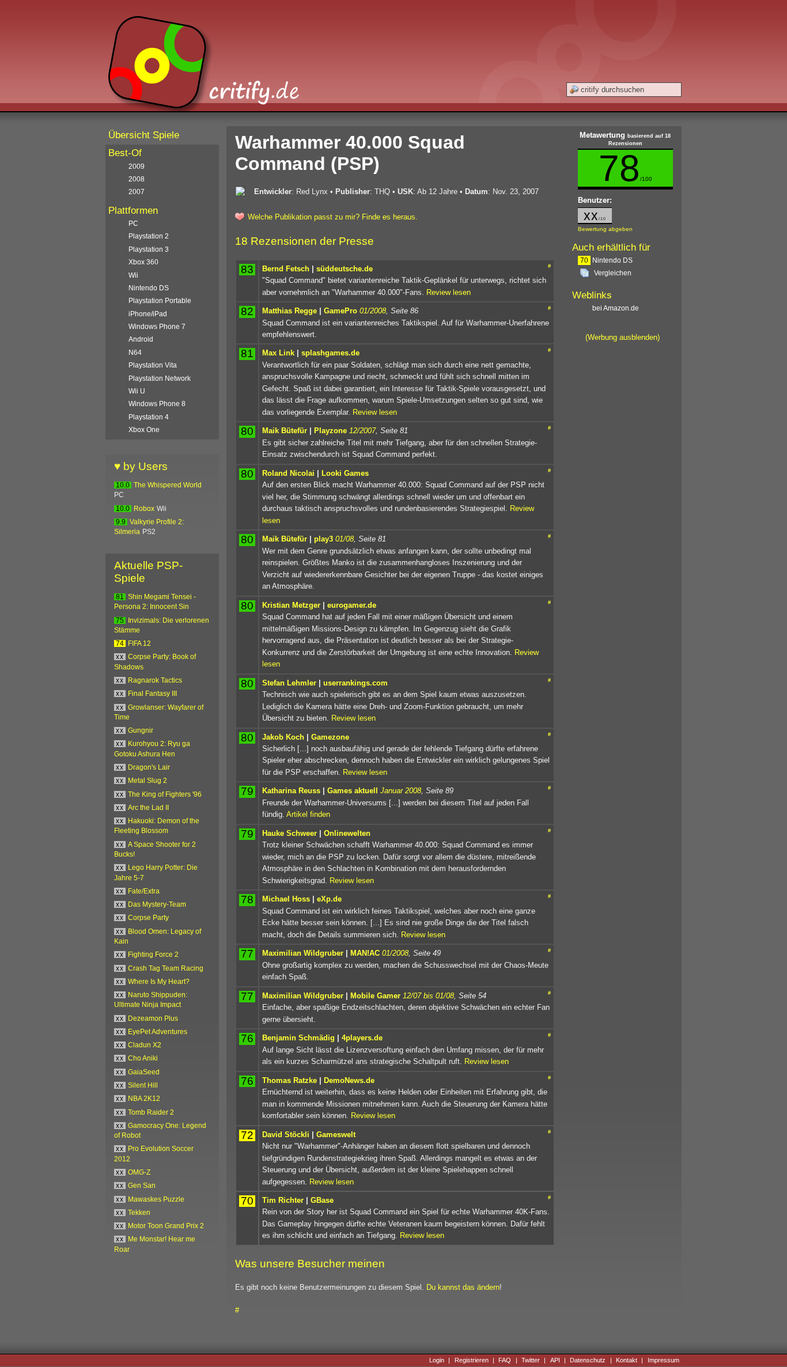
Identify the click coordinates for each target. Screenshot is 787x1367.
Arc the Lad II (148, 807)
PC (133, 223)
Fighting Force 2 (153, 954)
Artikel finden (308, 814)
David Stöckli (285, 1134)
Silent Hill (143, 1085)
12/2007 (362, 430)
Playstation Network (159, 378)
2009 (136, 166)
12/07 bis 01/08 (428, 995)
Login (436, 1360)
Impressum (663, 1360)
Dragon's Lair (149, 767)
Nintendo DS (606, 260)
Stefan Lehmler (289, 683)
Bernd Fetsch (285, 268)
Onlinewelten (347, 833)
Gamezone (330, 737)
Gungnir (140, 730)
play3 (323, 539)
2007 (136, 192)
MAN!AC (365, 953)
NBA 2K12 (144, 1098)
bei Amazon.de (616, 308)
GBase (322, 1200)
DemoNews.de (349, 1080)
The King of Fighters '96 (165, 794)
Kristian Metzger (291, 605)
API (555, 1360)
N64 (135, 353)
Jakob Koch (283, 737)
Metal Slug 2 (147, 780)
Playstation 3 (148, 249)
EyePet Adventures (157, 1031)
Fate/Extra (144, 891)
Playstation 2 (148, 236)
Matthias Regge (289, 310)
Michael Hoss (286, 899)
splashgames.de (330, 353)
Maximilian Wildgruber (302, 953)
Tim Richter (283, 1200)
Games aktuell (352, 790)
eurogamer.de (351, 605)
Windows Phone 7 (157, 327)
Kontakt (626, 1360)
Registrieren (472, 1360)
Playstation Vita (152, 365)
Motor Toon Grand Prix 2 (166, 1225)
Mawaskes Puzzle (156, 1199)
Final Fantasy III (152, 693)
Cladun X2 (144, 1045)
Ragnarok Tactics (155, 680)
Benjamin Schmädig (298, 1037)
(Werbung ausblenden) (622, 337)
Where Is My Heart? (159, 981)
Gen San (142, 1185)
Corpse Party (148, 917)
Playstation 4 (148, 417)
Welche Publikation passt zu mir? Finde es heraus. (333, 217)
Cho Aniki (143, 1058)
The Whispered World (168, 485)
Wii (133, 275)
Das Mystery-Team (157, 904)
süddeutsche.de (344, 268)
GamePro (340, 310)
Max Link (278, 353)
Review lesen (448, 292)
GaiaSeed (144, 1072)
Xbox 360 (143, 262)
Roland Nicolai (288, 473)
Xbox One (144, 430)
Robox (144, 508)
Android (140, 339)
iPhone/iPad (147, 314)
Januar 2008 (400, 790)
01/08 (344, 539)
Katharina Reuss (291, 790)
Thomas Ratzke (289, 1080)
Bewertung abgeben (605, 229)
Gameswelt (335, 1134)
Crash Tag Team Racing (165, 968)
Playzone (330, 430)
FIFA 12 (139, 643)
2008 (136, 179)
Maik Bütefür (284, 430)
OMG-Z (139, 1172)
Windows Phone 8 (157, 404)
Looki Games (345, 473)
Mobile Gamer (375, 995)
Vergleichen (612, 273)
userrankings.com (355, 683)
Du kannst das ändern (463, 1287)
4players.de (362, 1037)
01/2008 (373, 310)
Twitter (530, 1360)
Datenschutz (588, 1360)
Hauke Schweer (289, 833)
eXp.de (329, 899)
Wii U (136, 391)
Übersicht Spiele (143, 135)
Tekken (139, 1212)
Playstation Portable (159, 301)
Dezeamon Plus (153, 1018)
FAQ (504, 1360)
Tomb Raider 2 (151, 1112)
